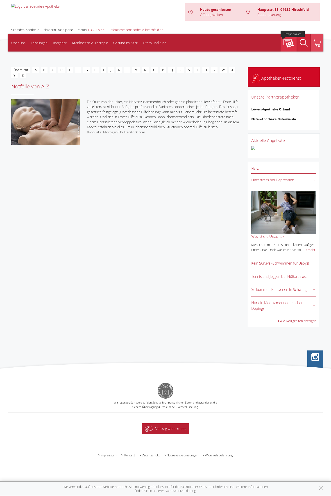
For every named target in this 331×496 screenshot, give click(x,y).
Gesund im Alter (125, 42)
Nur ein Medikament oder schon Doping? (277, 305)
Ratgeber (60, 42)
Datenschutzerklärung (180, 491)
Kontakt (129, 455)
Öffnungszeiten (211, 14)
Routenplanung (269, 14)
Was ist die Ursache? (267, 236)
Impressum (108, 455)
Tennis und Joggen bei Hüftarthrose (279, 276)
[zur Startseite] (35, 6)
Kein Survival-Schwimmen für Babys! (280, 263)
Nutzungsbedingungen (182, 455)
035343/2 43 (97, 30)
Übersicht (21, 70)
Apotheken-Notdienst (280, 78)
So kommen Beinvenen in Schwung (279, 289)
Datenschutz (151, 455)
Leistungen (39, 42)
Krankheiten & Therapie (90, 42)
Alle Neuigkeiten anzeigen (298, 321)
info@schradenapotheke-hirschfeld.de (136, 30)
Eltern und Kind (154, 42)
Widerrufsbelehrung (219, 455)
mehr (311, 250)
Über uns (18, 42)
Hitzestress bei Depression (272, 179)
